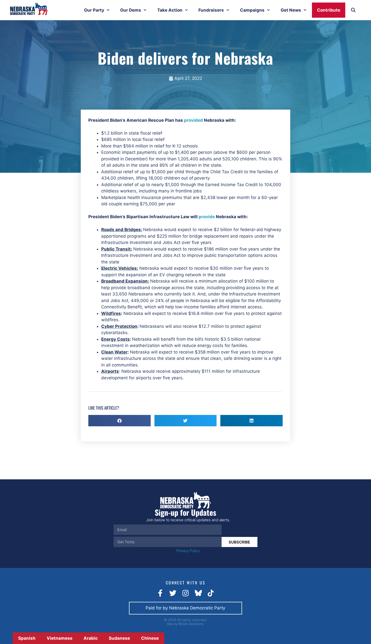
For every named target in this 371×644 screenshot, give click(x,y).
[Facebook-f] (160, 593)
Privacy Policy (188, 550)
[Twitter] (172, 593)
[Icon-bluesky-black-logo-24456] (198, 593)
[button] (119, 420)
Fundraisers (211, 10)
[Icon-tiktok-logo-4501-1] (210, 593)
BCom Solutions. (191, 624)
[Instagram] (185, 593)
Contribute (328, 10)
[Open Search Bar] (353, 10)
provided (193, 120)
